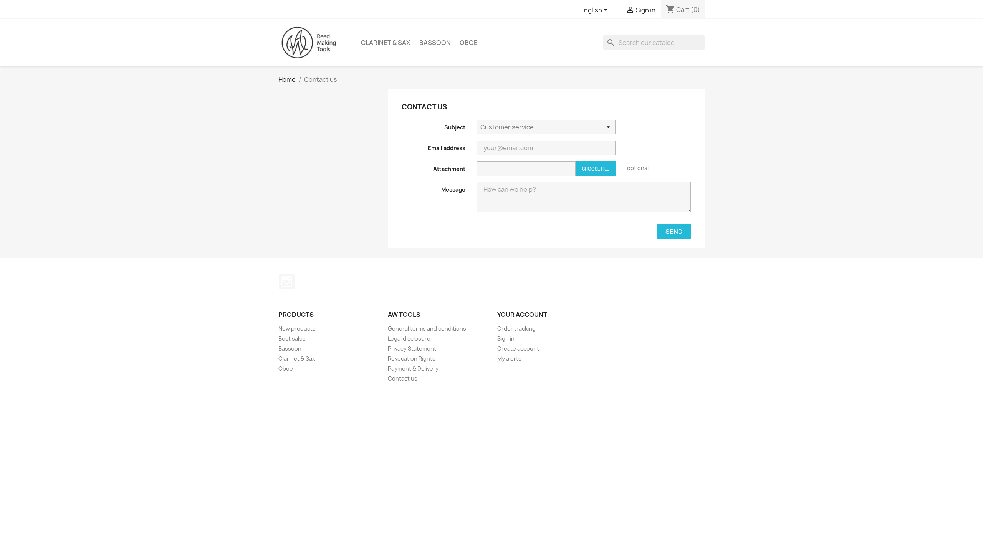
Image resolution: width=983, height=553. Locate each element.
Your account (522, 314)
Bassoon (435, 42)
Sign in (506, 338)
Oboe (469, 42)
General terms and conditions (427, 328)
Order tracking (516, 328)
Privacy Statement (412, 348)
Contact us (402, 378)
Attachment (449, 168)
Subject (454, 127)
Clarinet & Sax (385, 42)
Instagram (287, 281)
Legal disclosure (409, 338)
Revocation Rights (411, 358)
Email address (446, 148)
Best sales (292, 338)
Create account (518, 348)
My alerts (509, 358)
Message (453, 189)
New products (297, 328)
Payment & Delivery (413, 368)
